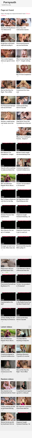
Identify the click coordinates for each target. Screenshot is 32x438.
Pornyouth (9, 2)
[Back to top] (29, 434)
